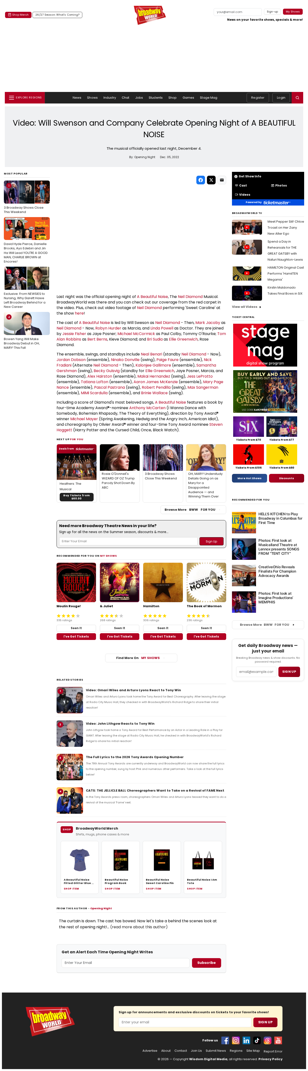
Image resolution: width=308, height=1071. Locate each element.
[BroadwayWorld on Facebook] (225, 1040)
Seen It (76, 628)
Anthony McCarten (147, 408)
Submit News (216, 1051)
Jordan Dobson (71, 359)
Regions (236, 1051)
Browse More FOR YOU (190, 509)
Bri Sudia (155, 339)
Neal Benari (151, 354)
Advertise (149, 1051)
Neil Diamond (190, 296)
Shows (92, 97)
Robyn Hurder (108, 328)
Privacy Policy (270, 1059)
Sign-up (272, 11)
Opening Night (101, 908)
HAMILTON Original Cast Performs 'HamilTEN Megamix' (286, 273)
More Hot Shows (249, 478)
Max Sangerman (202, 387)
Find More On (138, 658)
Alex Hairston (99, 376)
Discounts (286, 478)
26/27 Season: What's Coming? (57, 15)
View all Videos (244, 306)
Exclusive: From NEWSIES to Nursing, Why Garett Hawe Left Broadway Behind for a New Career (24, 289)
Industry (109, 97)
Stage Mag (208, 97)
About (166, 1051)
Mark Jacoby (207, 322)
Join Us (196, 1051)
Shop (172, 97)
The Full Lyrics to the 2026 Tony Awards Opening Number (135, 757)
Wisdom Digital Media (208, 1059)
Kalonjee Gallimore (153, 365)
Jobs (139, 97)
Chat (125, 97)
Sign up (289, 671)
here (79, 313)
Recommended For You (251, 500)
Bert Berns (97, 339)
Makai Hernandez (153, 376)
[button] (297, 97)
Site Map (253, 1051)
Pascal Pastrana (109, 387)
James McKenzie (162, 382)
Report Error (273, 1051)
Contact (180, 1051)
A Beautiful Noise (152, 296)
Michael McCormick (136, 333)
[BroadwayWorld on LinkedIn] (246, 1040)
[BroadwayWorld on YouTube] (278, 1040)
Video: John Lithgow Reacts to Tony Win (120, 723)
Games (188, 97)
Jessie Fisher (74, 333)
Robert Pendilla (156, 387)
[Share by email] (222, 180)
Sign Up (265, 1022)
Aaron (140, 382)
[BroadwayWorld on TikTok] (257, 1040)
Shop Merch (20, 15)
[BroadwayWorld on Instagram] (235, 1040)
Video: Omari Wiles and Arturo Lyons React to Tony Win (133, 690)
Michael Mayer (84, 419)
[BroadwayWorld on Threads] (267, 1040)
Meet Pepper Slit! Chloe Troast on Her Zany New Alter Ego (286, 227)
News (77, 97)
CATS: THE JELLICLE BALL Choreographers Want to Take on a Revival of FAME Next (155, 790)
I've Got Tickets (76, 636)
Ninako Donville (125, 359)
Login (281, 97)
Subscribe (206, 962)
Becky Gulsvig (107, 371)
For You (76, 439)
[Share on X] (211, 180)
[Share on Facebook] (200, 180)
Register (257, 97)
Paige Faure (167, 359)
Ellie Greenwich (183, 339)
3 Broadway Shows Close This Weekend (24, 198)
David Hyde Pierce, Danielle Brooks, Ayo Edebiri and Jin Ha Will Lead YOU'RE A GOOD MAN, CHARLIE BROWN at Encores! (26, 242)
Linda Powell (161, 328)
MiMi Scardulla (94, 393)
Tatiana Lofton (94, 382)
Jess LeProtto (200, 376)
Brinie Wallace (154, 393)
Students (156, 97)
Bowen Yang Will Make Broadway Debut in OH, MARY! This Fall (22, 332)
